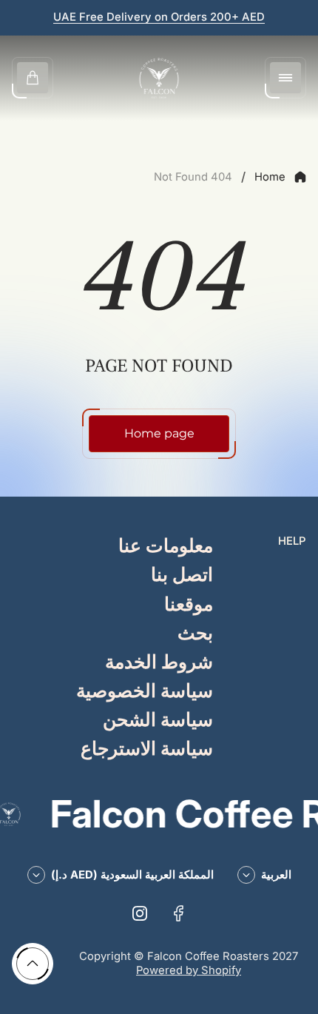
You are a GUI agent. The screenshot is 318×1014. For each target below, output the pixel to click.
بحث (195, 633)
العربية (276, 875)
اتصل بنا (182, 575)
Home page (159, 433)
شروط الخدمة (159, 662)
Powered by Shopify (188, 970)
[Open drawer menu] (285, 77)
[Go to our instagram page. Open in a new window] (140, 913)
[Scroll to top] (32, 963)
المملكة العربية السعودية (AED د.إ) (132, 875)
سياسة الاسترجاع (147, 749)
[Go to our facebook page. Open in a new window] (178, 913)
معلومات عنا (165, 546)
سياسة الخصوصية (144, 691)
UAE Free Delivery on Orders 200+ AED (159, 17)
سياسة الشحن (158, 720)
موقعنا (188, 605)
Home (269, 177)
